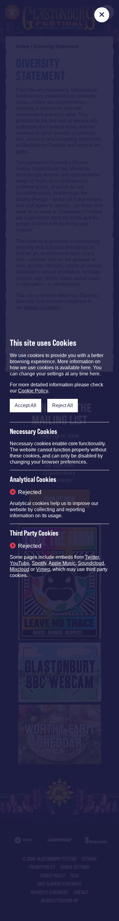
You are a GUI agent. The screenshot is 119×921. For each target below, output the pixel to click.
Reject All (62, 405)
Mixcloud (19, 569)
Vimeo (43, 569)
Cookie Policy (33, 390)
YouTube (19, 563)
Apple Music (62, 563)
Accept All (25, 405)
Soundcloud (91, 563)
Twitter (92, 557)
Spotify (39, 563)
